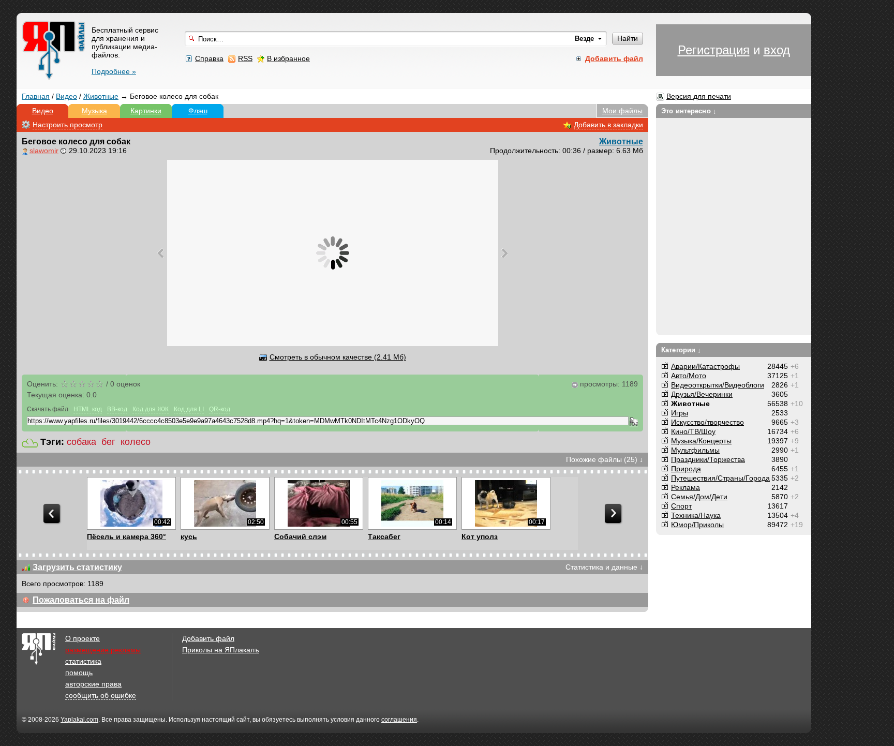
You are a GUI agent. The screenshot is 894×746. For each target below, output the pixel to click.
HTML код (87, 409)
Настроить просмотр (67, 125)
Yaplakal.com (79, 719)
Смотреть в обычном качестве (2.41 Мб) (338, 357)
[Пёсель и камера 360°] (131, 503)
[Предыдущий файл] (160, 253)
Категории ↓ (681, 350)
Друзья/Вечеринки (702, 394)
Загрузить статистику (77, 567)
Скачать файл (47, 409)
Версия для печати (698, 96)
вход (777, 50)
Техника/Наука (696, 515)
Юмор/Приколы (697, 524)
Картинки (145, 111)
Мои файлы (622, 111)
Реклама (685, 487)
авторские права (93, 684)
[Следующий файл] (504, 253)
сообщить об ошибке (100, 695)
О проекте (82, 638)
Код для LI (189, 409)
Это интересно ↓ (689, 111)
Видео (66, 96)
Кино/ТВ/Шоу (693, 431)
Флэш (197, 111)
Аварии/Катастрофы (705, 366)
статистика (83, 661)
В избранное (288, 58)
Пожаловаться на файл (81, 599)
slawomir (43, 150)
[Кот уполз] (505, 503)
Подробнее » (114, 71)
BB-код (117, 409)
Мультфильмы (695, 450)
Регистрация (714, 50)
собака (81, 442)
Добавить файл (208, 638)
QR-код (219, 409)
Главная (36, 96)
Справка (209, 58)
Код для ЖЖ (150, 409)
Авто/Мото (688, 375)
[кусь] (225, 503)
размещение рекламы (103, 650)
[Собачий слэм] (318, 503)
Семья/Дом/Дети (699, 497)
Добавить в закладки (608, 125)
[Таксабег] (412, 503)
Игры (679, 413)
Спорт (681, 506)
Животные (100, 96)
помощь (79, 672)
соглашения (399, 719)
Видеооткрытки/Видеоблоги (717, 385)
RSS (245, 58)
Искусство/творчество (707, 422)
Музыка (94, 111)
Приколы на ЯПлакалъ (220, 650)
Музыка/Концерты (701, 441)
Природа (686, 469)
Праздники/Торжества (708, 459)
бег (108, 442)
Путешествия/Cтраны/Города (720, 478)
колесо (136, 442)
